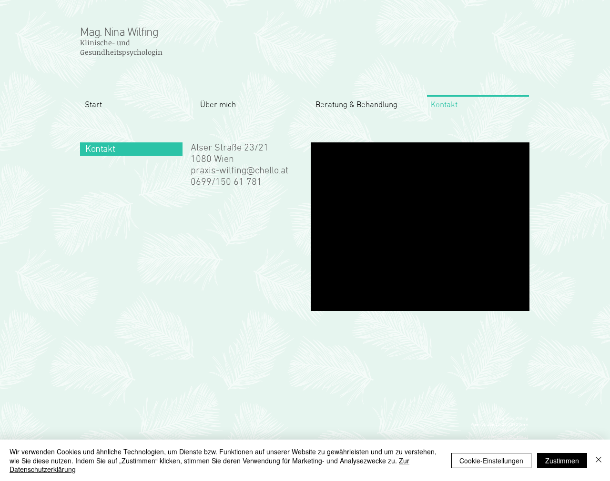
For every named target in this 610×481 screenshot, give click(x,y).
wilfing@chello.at (512, 436)
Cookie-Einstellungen (491, 460)
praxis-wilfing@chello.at (239, 171)
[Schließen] (598, 460)
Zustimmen (562, 460)
